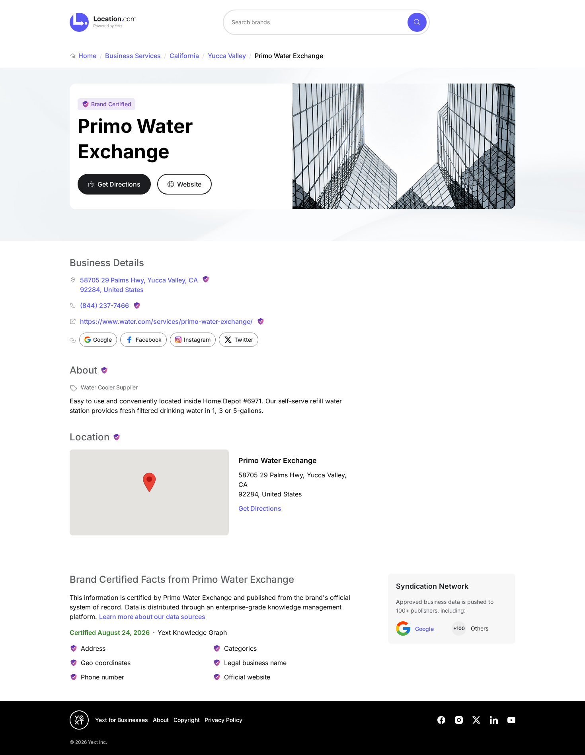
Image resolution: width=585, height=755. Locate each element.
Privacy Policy (223, 719)
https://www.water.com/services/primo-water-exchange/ (166, 321)
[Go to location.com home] (103, 22)
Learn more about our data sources (152, 617)
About (161, 719)
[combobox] (326, 22)
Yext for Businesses (121, 719)
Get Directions (259, 508)
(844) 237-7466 (104, 305)
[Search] (417, 22)
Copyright (187, 719)
